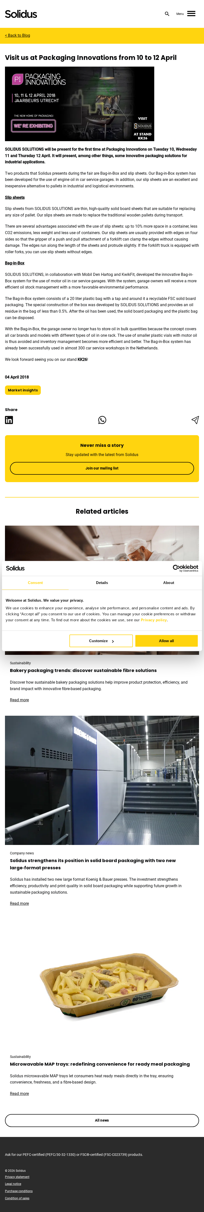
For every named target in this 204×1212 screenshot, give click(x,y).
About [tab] (168, 583)
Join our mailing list (102, 468)
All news (102, 1120)
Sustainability (20, 663)
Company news (22, 853)
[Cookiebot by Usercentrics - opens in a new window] (176, 568)
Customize (98, 641)
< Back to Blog (17, 35)
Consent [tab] (35, 583)
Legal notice (13, 1184)
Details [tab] (102, 583)
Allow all (166, 641)
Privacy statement (17, 1177)
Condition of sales (17, 1198)
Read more (22, 700)
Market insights (23, 390)
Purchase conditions (19, 1191)
